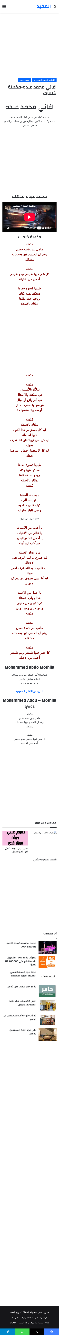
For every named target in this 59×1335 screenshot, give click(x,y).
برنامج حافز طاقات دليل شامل (22, 987)
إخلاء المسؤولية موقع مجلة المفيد (34, 1322)
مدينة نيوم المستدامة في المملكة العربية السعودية (23, 974)
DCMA (13, 1322)
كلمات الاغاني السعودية (44, 80)
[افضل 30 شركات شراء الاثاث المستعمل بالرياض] (48, 1005)
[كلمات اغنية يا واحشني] (44, 844)
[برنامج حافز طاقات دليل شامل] (48, 991)
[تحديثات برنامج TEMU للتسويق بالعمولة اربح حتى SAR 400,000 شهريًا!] (48, 962)
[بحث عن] (55, 7)
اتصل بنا (15, 1317)
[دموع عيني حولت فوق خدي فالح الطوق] (15, 838)
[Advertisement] (29, 45)
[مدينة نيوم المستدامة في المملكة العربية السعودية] (48, 976)
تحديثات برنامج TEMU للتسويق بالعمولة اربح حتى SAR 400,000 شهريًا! (20, 961)
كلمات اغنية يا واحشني (45, 860)
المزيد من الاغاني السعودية (29, 691)
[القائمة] (4, 7)
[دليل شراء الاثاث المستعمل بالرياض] (48, 1034)
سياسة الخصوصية (30, 1317)
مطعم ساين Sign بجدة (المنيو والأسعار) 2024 (21, 945)
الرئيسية (44, 1317)
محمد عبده (24, 80)
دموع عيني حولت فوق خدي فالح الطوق (16, 850)
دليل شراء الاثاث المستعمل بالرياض (23, 1032)
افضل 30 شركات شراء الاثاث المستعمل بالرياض (22, 1003)
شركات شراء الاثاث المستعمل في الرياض (19, 1017)
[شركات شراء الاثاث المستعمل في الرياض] (48, 1020)
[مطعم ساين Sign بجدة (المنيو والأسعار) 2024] (48, 947)
